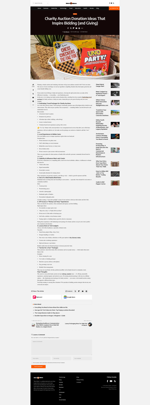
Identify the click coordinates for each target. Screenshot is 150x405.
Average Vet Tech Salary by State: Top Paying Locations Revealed (55, 310)
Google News (71, 297)
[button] (79, 28)
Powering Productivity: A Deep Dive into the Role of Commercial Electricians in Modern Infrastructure (102, 150)
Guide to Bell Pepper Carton (100, 183)
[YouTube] (111, 3)
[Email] (76, 28)
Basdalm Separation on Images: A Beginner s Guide (50, 315)
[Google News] (65, 297)
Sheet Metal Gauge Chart (100, 85)
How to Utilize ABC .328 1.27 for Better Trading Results (102, 174)
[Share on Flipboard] (73, 28)
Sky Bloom (66, 31)
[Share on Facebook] (68, 28)
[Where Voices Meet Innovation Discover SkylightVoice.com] (115, 102)
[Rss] (113, 3)
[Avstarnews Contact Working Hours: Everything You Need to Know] (115, 136)
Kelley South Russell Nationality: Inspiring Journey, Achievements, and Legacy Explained (102, 124)
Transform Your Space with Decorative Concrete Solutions (102, 112)
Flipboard (39, 297)
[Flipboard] (34, 297)
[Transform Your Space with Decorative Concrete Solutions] (115, 112)
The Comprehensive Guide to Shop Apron (47, 313)
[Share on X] (71, 28)
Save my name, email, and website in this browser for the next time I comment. (49, 362)
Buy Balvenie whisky (75, 237)
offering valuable (66, 274)
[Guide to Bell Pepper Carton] (115, 183)
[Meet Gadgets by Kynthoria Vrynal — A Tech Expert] (115, 93)
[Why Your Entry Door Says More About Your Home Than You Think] (115, 164)
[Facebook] (109, 3)
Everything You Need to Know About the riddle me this (51, 307)
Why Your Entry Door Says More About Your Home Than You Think (102, 164)
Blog (75, 14)
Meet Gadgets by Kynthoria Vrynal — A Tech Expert (102, 93)
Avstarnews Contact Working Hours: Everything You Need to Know (102, 136)
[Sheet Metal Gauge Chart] (115, 85)
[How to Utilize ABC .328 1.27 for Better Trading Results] (115, 174)
